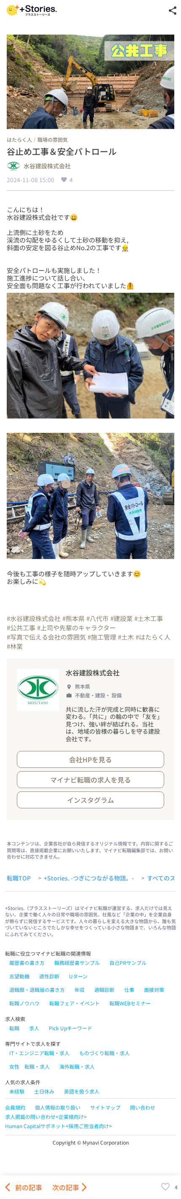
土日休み (44, 1091)
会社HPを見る (90, 759)
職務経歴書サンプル (77, 962)
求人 (34, 1028)
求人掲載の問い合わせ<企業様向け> (46, 1116)
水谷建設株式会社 (47, 166)
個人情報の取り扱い (57, 1107)
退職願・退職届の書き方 (37, 989)
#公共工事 (21, 627)
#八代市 (97, 618)
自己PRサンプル (127, 962)
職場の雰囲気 (52, 139)
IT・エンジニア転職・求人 (39, 1052)
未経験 (16, 1091)
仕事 (129, 989)
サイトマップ (105, 1107)
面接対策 (154, 989)
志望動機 (19, 976)
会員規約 (15, 1107)
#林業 (15, 646)
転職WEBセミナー (130, 1003)
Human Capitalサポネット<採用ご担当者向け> (58, 1125)
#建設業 (121, 618)
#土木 (126, 636)
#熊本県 (73, 618)
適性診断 (49, 976)
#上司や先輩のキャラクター (76, 627)
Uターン (78, 976)
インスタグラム (90, 800)
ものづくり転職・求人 (104, 1052)
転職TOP (19, 878)
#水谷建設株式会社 (34, 618)
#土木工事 (148, 618)
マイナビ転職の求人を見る (90, 780)
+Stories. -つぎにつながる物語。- (89, 878)
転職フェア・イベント (74, 1003)
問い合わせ (142, 1107)
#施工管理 (102, 636)
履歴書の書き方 (27, 962)
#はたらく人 (153, 636)
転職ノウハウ (24, 1003)
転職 (14, 1028)
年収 (80, 989)
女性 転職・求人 (29, 1066)
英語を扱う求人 (81, 1091)
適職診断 (104, 989)
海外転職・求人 (77, 1066)
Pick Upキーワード (70, 1028)
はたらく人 (19, 139)
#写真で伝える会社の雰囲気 (46, 636)
